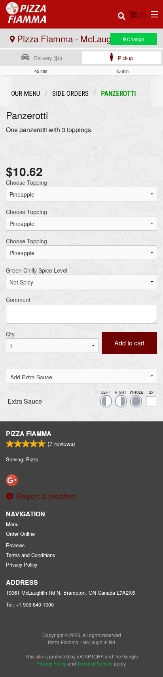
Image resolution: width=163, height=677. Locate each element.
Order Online (20, 533)
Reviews (15, 545)
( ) (141, 14)
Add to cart (129, 342)
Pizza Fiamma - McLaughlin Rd (76, 38)
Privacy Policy (21, 564)
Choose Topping (26, 182)
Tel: (30, 604)
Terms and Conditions (30, 555)
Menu (12, 524)
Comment (18, 299)
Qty (10, 334)
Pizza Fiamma (28, 433)
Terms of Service (95, 663)
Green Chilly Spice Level (36, 270)
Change (135, 39)
